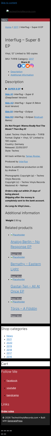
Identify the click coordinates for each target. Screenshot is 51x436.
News (10, 336)
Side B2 (9, 117)
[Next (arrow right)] (5, 434)
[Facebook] (19, 66)
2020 (9, 342)
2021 (9, 339)
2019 (9, 346)
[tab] (28, 71)
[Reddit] (28, 66)
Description (16, 71)
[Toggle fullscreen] (8, 430)
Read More (16, 254)
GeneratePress (14, 420)
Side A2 (9, 103)
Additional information (22, 75)
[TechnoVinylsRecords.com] (21, 11)
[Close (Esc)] (2, 430)
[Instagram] (32, 66)
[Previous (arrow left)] (2, 434)
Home (8, 27)
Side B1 (9, 111)
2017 (15, 27)
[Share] (5, 430)
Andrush (39, 117)
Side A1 (9, 94)
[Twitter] (23, 66)
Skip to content (9, 2)
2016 (9, 356)
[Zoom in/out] (11, 430)
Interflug (23, 161)
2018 (9, 349)
